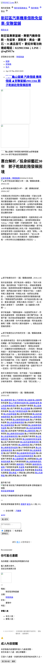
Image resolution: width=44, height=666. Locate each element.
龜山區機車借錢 (7, 425)
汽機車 (18, 511)
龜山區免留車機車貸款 (29, 442)
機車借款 (20, 464)
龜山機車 (36, 400)
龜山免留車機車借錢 (15, 422)
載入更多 (5, 519)
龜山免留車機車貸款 (9, 436)
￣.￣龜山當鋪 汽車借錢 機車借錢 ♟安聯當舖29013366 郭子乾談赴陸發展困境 (24, 81)
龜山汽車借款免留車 (17, 403)
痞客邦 (23, 504)
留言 (29, 504)
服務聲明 (25, 633)
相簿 (7, 61)
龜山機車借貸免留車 (9, 448)
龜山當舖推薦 (18, 459)
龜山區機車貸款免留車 (32, 439)
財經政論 (20, 57)
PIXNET (11, 631)
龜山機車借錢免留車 (21, 420)
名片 (7, 67)
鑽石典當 (12, 473)
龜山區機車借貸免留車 (26, 453)
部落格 (8, 64)
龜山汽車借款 (18, 400)
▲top (3, 515)
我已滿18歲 (6, 661)
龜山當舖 (28, 400)
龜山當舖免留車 (32, 403)
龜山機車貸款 (30, 431)
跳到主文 (4, 30)
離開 (13, 661)
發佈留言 (5, 533)
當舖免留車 (19, 470)
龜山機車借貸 (24, 445)
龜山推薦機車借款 (33, 462)
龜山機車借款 (6, 400)
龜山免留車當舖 (9, 414)
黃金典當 (38, 470)
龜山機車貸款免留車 (15, 434)
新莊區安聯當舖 (7, 491)
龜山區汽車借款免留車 (18, 411)
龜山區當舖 (25, 408)
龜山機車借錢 (35, 417)
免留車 (21, 467)
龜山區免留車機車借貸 (24, 456)
